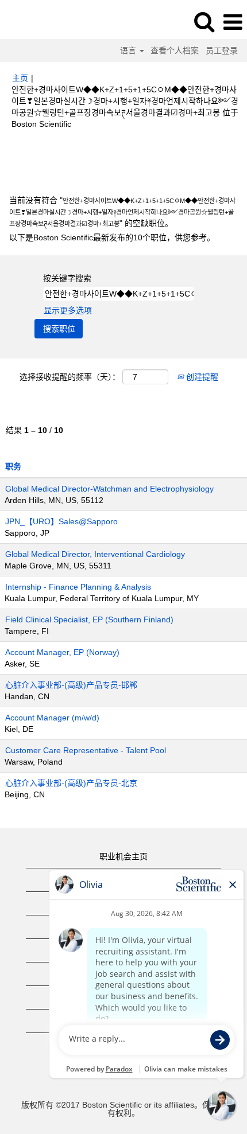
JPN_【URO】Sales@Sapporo (61, 521)
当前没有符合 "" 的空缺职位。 (122, 212)
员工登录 (222, 50)
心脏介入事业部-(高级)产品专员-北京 (71, 783)
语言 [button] (129, 50)
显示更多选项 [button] (68, 310)
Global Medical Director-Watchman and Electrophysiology (109, 488)
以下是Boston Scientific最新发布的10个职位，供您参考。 (112, 237)
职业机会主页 (123, 856)
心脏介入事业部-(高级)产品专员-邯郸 (71, 684)
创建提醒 (201, 376)
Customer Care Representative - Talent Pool (85, 750)
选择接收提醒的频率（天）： (70, 376)
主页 (20, 78)
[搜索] (204, 21)
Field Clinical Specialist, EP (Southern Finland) (89, 619)
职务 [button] (13, 466)
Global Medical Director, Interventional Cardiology (95, 554)
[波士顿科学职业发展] (41, 22)
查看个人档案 (174, 50)
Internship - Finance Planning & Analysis (78, 586)
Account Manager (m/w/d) (52, 717)
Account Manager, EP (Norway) (62, 652)
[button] (232, 22)
